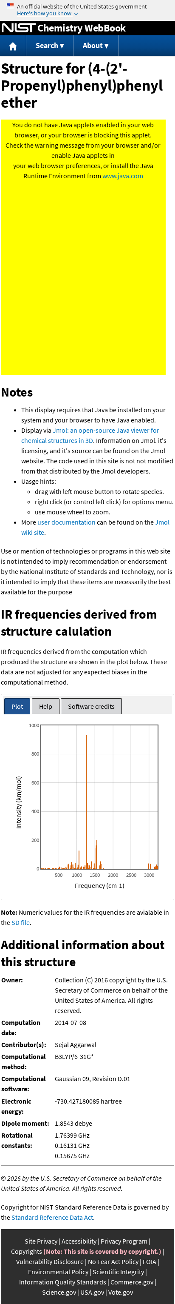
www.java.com (122, 175)
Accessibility (79, 1241)
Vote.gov (120, 1292)
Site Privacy (41, 1241)
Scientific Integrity (118, 1271)
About (93, 45)
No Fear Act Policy (113, 1261)
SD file (20, 922)
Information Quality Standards (62, 1282)
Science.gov (59, 1292)
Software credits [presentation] (91, 706)
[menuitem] (13, 45)
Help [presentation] (45, 706)
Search (47, 45)
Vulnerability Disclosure (50, 1261)
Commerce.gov (131, 1282)
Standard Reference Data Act (52, 1217)
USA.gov (92, 1292)
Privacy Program (124, 1241)
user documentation (66, 522)
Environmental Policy (58, 1271)
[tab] (17, 706)
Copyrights (26, 1251)
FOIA (149, 1261)
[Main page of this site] (13, 45)
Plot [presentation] (17, 706)
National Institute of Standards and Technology (19, 28)
